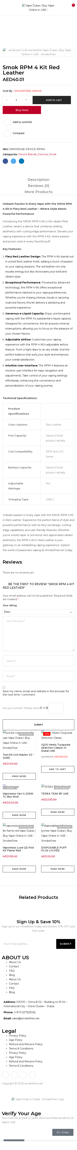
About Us (15, 962)
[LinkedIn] (21, 161)
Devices (43, 154)
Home (7, 23)
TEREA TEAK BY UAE (55, 793)
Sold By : (8, 91)
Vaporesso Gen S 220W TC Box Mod (18, 795)
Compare (19, 133)
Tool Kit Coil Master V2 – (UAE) (18, 756)
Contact (14, 966)
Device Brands (24, 23)
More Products (39, 192)
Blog (12, 975)
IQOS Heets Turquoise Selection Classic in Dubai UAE (55, 747)
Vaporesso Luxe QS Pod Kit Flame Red (18, 849)
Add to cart (54, 100)
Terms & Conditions (21, 1048)
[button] (71, 7)
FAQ (12, 970)
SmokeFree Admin (28, 91)
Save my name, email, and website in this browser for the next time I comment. (36, 693)
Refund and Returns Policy (26, 1044)
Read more (19, 776)
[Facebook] (5, 161)
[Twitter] (13, 161)
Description (38, 179)
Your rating (10, 605)
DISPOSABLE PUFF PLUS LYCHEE (54, 849)
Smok (41, 23)
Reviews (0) (38, 186)
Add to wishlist (22, 122)
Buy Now (22, 110)
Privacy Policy (17, 1035)
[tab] (38, 180)
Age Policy (15, 1040)
